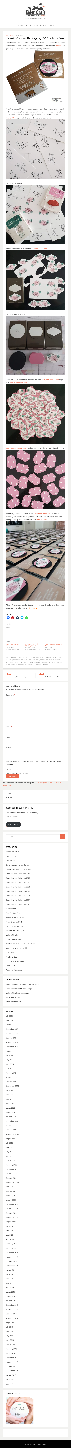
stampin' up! (22, 664)
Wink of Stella (41, 519)
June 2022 (9, 1147)
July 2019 (9, 1274)
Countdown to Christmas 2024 (18, 900)
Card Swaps (10, 860)
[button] (35, 10)
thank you (31, 664)
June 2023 (9, 1095)
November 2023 (12, 1077)
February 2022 (11, 1165)
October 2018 (11, 1314)
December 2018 (12, 1305)
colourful (35, 660)
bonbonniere (18, 660)
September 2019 (12, 1265)
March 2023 (10, 1108)
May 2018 (9, 1336)
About (28, 25)
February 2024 (11, 1073)
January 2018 (11, 1353)
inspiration (25, 662)
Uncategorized (11, 966)
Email (8, 737)
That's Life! (10, 952)
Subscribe (13, 824)
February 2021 (11, 1195)
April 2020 (10, 1239)
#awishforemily (52, 657)
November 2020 (12, 1209)
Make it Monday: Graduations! (17, 993)
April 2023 (10, 1103)
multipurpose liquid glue (19, 383)
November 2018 (12, 1309)
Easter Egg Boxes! (13, 997)
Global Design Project (14, 926)
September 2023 (12, 1086)
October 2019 (11, 1261)
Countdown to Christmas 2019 (18, 878)
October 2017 (11, 1366)
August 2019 (11, 1270)
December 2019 (12, 1252)
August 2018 (11, 1322)
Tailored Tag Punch (39, 249)
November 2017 (12, 1362)
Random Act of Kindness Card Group (20, 944)
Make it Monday (18, 657)
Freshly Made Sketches (15, 917)
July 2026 (9, 1016)
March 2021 (10, 1191)
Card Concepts (11, 856)
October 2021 (11, 1178)
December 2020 (12, 1204)
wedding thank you (43, 664)
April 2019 (10, 1287)
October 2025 (11, 1038)
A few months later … (14, 1002)
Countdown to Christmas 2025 (18, 904)
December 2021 (12, 1169)
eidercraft (44, 660)
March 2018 (10, 1344)
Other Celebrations (32, 657)
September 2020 (12, 1217)
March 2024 (10, 1068)
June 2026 (9, 1020)
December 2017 (12, 1358)
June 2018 (9, 1331)
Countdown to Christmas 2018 (18, 874)
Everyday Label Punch (50, 380)
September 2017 (12, 1371)
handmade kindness (13, 662)
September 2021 (12, 1182)
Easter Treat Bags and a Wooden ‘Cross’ (13, 645)
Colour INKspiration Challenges (18, 869)
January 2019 (11, 1301)
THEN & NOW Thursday (15, 961)
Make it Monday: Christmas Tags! (19, 988)
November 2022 (12, 1125)
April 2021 (10, 1187)
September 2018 (12, 1318)
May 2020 (9, 1235)
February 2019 (11, 1296)
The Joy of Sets (12, 957)
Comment (10, 695)
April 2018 (10, 1340)
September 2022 (12, 1134)
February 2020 (11, 1244)
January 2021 (11, 1200)
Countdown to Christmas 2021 (18, 887)
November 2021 (12, 1174)
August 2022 (11, 1138)
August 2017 (11, 1375)
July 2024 (9, 1055)
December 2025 (12, 1029)
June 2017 (9, 1384)
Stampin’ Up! (11, 118)
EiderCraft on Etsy (13, 913)
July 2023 (9, 1090)
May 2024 (9, 1060)
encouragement (54, 660)
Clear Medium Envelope (43, 513)
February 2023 (11, 1112)
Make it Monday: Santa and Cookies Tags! (22, 984)
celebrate (27, 660)
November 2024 (12, 1051)
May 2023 (9, 1099)
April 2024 (10, 1064)
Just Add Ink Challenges (15, 930)
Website (9, 748)
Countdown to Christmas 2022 (18, 891)
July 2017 (9, 1379)
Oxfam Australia (12, 664)
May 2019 (9, 1283)
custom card (11, 909)
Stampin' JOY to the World (16, 948)
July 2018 (9, 1327)
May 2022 (9, 1152)
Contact (52, 25)
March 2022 (10, 1160)
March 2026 (10, 1025)
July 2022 (9, 1143)
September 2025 (12, 1042)
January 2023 (11, 1117)
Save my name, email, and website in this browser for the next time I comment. (33, 762)
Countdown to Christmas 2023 (18, 895)
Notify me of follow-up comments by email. (21, 770)
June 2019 (9, 1279)
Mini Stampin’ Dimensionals (17, 448)
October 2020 (11, 1213)
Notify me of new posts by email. (17, 773)
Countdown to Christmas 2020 (18, 882)
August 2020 (11, 1222)
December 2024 (12, 1047)
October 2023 (11, 1082)
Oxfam (58, 46)
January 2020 (11, 1248)
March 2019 (10, 1292)
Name (9, 726)
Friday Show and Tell (14, 922)
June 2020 (9, 1230)
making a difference (49, 662)
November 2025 (12, 1033)
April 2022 (10, 1156)
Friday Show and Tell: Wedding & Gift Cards (31, 645)
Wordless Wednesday (14, 970)
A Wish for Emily (40, 25)
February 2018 (11, 1349)
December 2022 (12, 1121)
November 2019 (12, 1257)
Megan (20, 35)
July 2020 (9, 1226)
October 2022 (11, 1130)
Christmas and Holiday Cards (17, 865)
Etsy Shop (19, 25)
